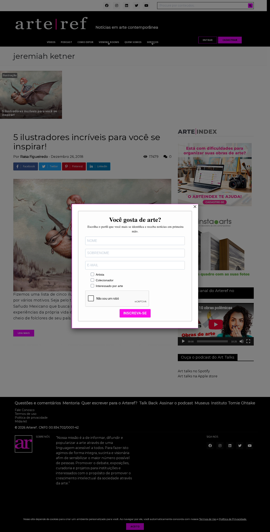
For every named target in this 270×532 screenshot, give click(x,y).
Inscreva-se (135, 313)
